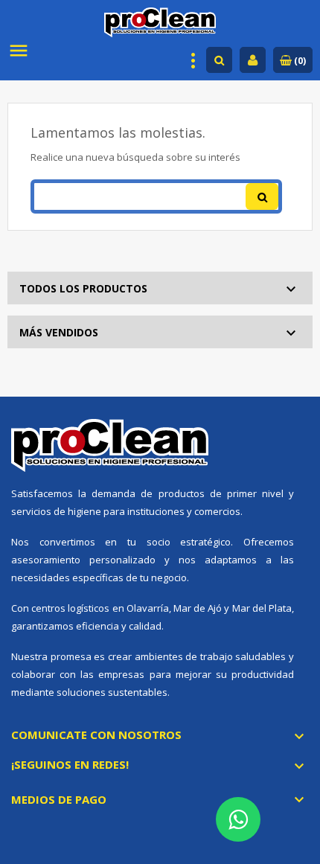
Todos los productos (83, 288)
